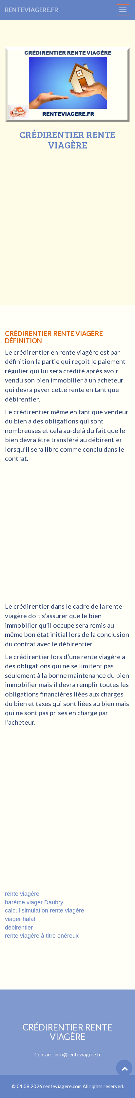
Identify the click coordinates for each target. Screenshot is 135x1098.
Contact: (67, 1040)
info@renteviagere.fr (77, 1054)
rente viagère (22, 894)
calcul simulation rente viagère (44, 910)
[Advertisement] (67, 220)
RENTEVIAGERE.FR (31, 9)
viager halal (20, 919)
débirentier (19, 927)
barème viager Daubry (34, 902)
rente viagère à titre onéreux (42, 935)
